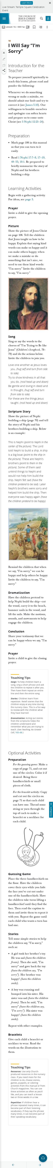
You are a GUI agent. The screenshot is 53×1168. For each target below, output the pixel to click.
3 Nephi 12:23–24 (32, 122)
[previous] (13, 1165)
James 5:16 (31, 105)
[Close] (4, 53)
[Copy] (4, 65)
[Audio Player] (43, 1158)
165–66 (18, 732)
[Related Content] (41, 27)
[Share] (4, 70)
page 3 (29, 199)
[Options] (47, 27)
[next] (39, 1165)
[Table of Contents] (3, 27)
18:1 (22, 162)
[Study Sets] (28, 27)
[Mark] (4, 59)
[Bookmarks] (34, 27)
